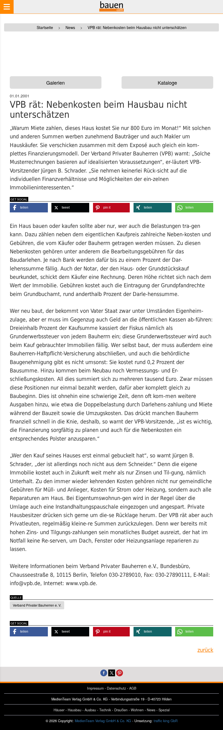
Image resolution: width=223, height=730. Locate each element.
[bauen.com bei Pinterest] (119, 672)
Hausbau (74, 709)
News (151, 709)
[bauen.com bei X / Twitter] (111, 672)
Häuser (59, 709)
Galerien (55, 82)
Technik (105, 709)
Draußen (121, 709)
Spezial (164, 709)
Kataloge (167, 82)
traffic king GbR (166, 720)
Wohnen (137, 709)
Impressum (95, 688)
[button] (29, 207)
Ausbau (90, 709)
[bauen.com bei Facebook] (103, 672)
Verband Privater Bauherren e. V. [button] (37, 605)
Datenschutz (116, 688)
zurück (205, 650)
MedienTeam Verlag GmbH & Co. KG (103, 720)
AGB (132, 688)
